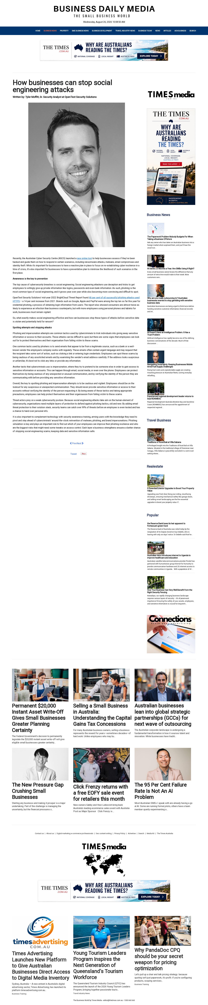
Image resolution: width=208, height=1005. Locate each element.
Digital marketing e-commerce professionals (75, 833)
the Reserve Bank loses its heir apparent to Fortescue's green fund (166, 524)
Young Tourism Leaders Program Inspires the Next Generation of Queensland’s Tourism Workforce (99, 965)
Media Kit (150, 833)
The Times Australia (165, 833)
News (157, 31)
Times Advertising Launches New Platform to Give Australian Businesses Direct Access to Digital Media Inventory (41, 966)
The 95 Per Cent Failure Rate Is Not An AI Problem (161, 791)
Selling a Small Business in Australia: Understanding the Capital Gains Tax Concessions (102, 715)
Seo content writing (104, 833)
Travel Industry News (125, 31)
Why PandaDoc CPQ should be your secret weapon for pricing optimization (159, 959)
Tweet (73, 454)
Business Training (19, 994)
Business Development (102, 31)
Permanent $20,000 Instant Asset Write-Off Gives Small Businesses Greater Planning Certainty (39, 718)
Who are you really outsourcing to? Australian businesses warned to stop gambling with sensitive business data (170, 300)
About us (50, 833)
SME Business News (80, 31)
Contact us (39, 833)
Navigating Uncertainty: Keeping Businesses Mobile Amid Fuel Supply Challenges (170, 365)
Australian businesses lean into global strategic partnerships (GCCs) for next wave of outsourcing (163, 715)
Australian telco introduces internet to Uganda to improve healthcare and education (169, 556)
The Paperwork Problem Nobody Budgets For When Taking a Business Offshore (170, 238)
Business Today (145, 31)
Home (38, 31)
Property (64, 31)
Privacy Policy (119, 833)
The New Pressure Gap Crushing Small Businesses (38, 791)
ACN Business (180, 31)
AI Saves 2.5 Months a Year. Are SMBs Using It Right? (170, 268)
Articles (167, 31)
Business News (50, 31)
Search (192, 31)
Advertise (132, 833)
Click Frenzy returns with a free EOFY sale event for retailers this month (100, 793)
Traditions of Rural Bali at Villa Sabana (164, 442)
